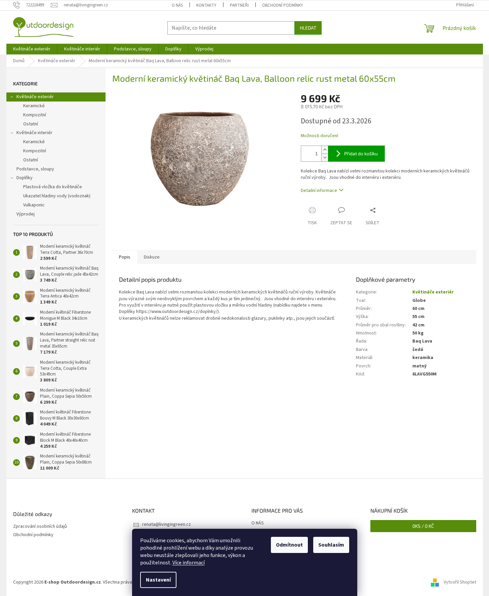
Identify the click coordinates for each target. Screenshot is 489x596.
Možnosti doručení (319, 136)
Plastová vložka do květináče (52, 187)
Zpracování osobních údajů (40, 526)
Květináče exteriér (35, 96)
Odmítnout (289, 545)
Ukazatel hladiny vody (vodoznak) (56, 196)
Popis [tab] (124, 257)
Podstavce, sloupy (35, 169)
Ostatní (30, 124)
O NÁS (177, 5)
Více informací (188, 562)
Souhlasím (331, 545)
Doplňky (24, 177)
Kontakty (206, 5)
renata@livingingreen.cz (166, 524)
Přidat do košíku (361, 153)
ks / (423, 526)
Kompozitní (34, 115)
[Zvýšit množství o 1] (324, 150)
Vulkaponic (34, 205)
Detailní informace (319, 190)
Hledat (308, 28)
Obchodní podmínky (282, 5)
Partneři (239, 5)
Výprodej (25, 214)
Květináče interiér (34, 132)
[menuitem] (31, 49)
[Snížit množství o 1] (324, 157)
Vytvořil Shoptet (460, 582)
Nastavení (158, 580)
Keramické (34, 106)
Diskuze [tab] (152, 257)
